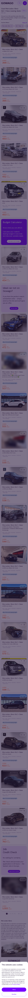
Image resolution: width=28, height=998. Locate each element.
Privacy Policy (16, 984)
